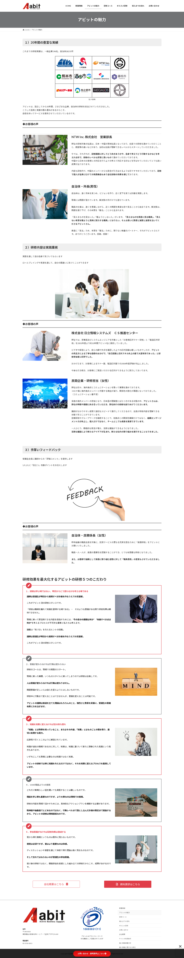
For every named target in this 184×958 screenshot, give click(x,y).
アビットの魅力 (124, 913)
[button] (56, 884)
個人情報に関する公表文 (127, 947)
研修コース (123, 917)
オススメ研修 (123, 926)
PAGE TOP (177, 927)
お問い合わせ (123, 930)
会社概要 (122, 934)
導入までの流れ (124, 921)
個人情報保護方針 (125, 943)
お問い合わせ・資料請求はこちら (91, 953)
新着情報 (122, 908)
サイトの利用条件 (125, 939)
